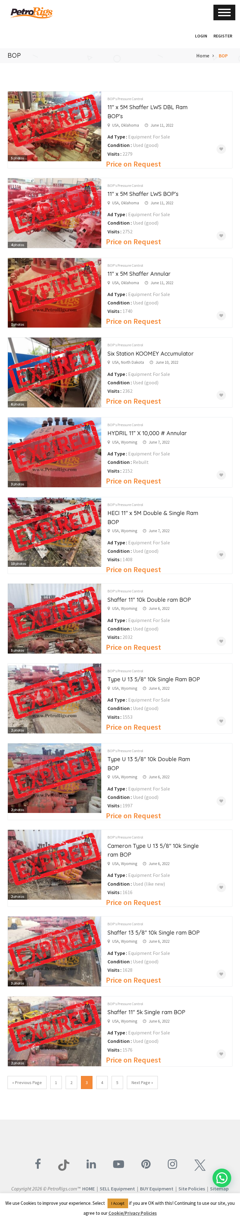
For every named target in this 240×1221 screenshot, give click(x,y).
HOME (88, 1188)
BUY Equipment (156, 1188)
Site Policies (191, 1188)
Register (222, 36)
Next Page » (142, 1082)
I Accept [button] (117, 1203)
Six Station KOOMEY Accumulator (151, 353)
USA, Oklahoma (125, 125)
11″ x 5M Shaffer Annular (139, 273)
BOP (223, 55)
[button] (189, 36)
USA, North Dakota (128, 362)
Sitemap (219, 1188)
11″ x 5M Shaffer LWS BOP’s (143, 193)
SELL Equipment (117, 1188)
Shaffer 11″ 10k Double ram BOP (149, 599)
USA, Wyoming (124, 442)
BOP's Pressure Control (125, 98)
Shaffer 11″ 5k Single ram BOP (146, 1012)
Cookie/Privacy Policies (132, 1213)
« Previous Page (27, 1082)
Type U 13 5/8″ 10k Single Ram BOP (154, 679)
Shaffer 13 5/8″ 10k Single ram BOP (154, 932)
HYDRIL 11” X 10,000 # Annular (147, 433)
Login (201, 36)
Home (202, 55)
